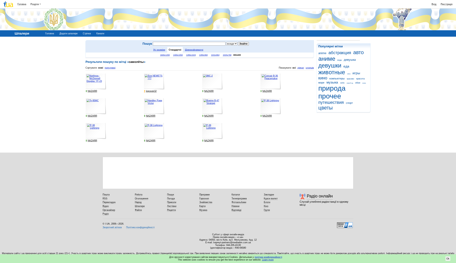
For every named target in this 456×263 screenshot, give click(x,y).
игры (356, 73)
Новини (235, 206)
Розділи (34, 4)
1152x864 (215, 55)
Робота (138, 194)
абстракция (339, 52)
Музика (203, 210)
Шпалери (140, 206)
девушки (329, 65)
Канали (100, 33)
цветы (325, 108)
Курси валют (271, 198)
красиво (350, 79)
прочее (329, 96)
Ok (447, 258)
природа (332, 88)
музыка (332, 82)
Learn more (268, 259)
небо (342, 83)
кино (322, 78)
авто (358, 52)
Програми (204, 194)
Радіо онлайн (320, 196)
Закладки (269, 194)
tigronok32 (151, 91)
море (321, 82)
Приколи (171, 202)
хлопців (310, 67)
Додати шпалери (68, 33)
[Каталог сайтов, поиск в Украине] (345, 223)
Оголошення (141, 198)
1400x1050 (178, 55)
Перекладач (109, 202)
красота (360, 78)
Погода (171, 198)
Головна (21, 4)
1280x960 (203, 55)
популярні (110, 67)
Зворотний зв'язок (112, 227)
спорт (349, 102)
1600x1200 (165, 55)
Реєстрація (446, 4)
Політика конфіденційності (140, 227)
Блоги (267, 202)
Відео (106, 206)
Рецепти (171, 210)
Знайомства (205, 202)
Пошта (106, 194)
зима (348, 74)
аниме (326, 58)
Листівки (171, 206)
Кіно (266, 206)
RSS (105, 198)
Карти (202, 206)
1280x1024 (191, 55)
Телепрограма (239, 198)
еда (346, 66)
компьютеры (337, 78)
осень (364, 83)
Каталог (236, 194)
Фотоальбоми (239, 202)
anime (322, 53)
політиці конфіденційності (268, 257)
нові (100, 67)
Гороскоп (204, 198)
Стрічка (87, 33)
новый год (350, 83)
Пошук (170, 194)
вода (339, 60)
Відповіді (236, 210)
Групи (267, 210)
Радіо (106, 213)
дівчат (300, 67)
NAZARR (92, 91)
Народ (138, 202)
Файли (138, 210)
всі (294, 67)
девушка (350, 59)
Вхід (434, 4)
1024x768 (227, 55)
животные (331, 72)
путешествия (331, 102)
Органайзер (109, 210)
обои (357, 82)
